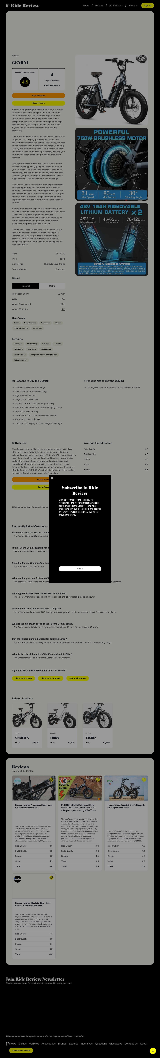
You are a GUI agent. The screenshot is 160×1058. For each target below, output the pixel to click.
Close (80, 569)
